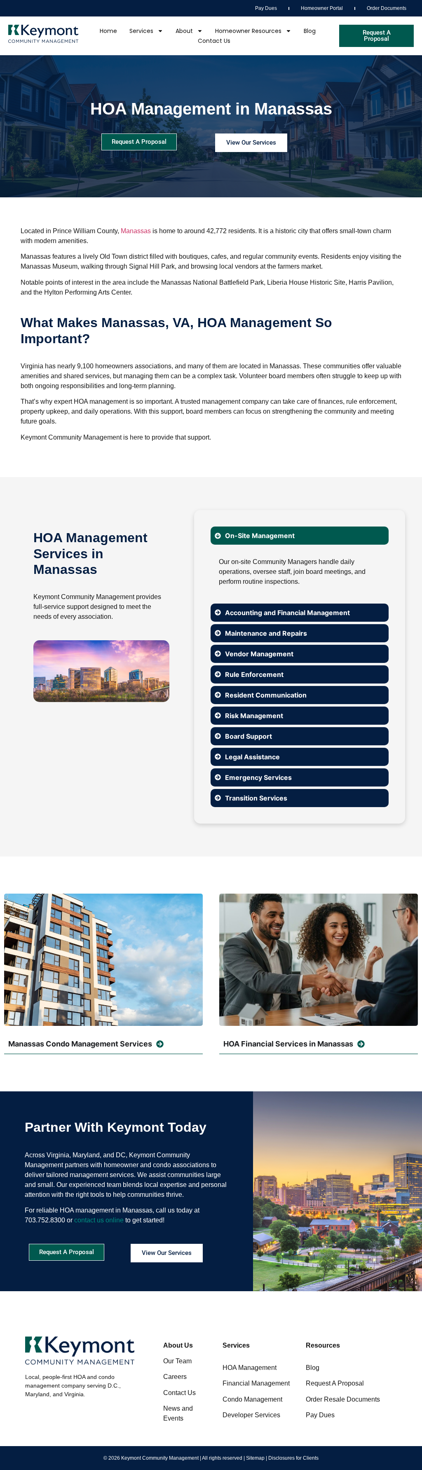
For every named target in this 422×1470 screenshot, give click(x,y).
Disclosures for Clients (293, 1458)
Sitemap (255, 1458)
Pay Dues (266, 8)
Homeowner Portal (322, 8)
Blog (310, 31)
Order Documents (386, 8)
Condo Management (252, 1399)
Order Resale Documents (343, 1399)
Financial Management (256, 1383)
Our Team (177, 1361)
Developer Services (251, 1415)
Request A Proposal (335, 1383)
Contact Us (214, 41)
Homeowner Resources (248, 31)
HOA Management (250, 1367)
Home (108, 31)
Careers (175, 1376)
